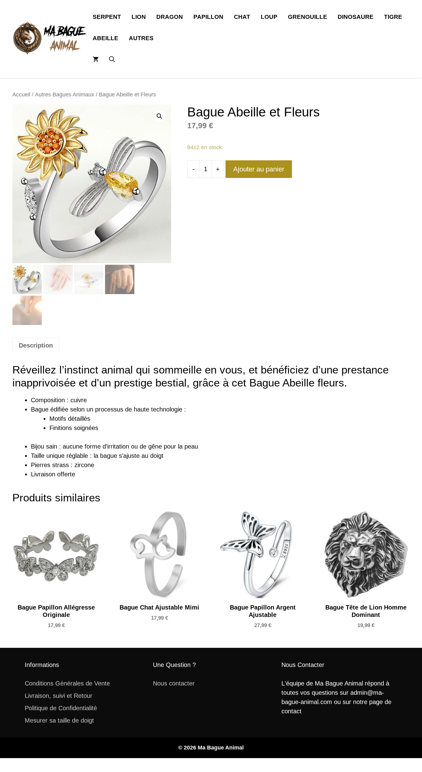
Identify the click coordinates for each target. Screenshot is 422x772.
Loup (269, 17)
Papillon (208, 17)
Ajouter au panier (258, 169)
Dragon (169, 17)
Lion (139, 17)
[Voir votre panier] (95, 59)
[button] (112, 59)
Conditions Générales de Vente (67, 683)
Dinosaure (355, 17)
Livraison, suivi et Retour (58, 695)
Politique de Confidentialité (61, 708)
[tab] (35, 345)
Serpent (107, 17)
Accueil (21, 94)
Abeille (105, 38)
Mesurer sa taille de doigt (59, 720)
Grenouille (307, 17)
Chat (242, 17)
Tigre (393, 17)
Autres (141, 38)
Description (36, 345)
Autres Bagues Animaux (64, 94)
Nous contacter (174, 683)
